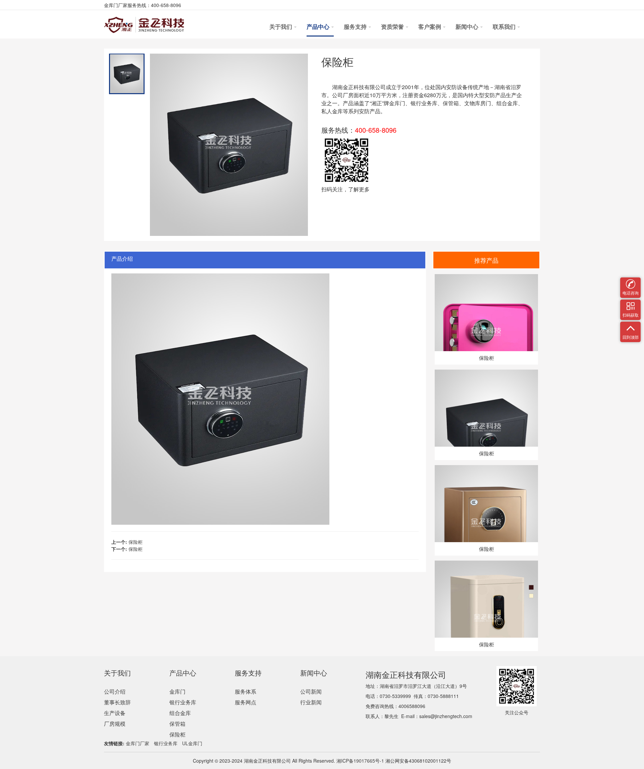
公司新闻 (311, 691)
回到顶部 (631, 325)
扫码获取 (631, 303)
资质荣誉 (393, 27)
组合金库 (180, 713)
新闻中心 (467, 27)
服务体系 (245, 691)
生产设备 (114, 713)
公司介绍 (114, 691)
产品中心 (319, 27)
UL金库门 (192, 743)
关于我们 (281, 27)
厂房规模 (114, 723)
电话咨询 (631, 281)
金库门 (397, 103)
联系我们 (505, 27)
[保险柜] (486, 277)
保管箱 (177, 723)
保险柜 (135, 541)
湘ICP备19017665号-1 (359, 760)
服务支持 (356, 27)
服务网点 (245, 702)
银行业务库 (182, 702)
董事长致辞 (117, 702)
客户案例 (430, 27)
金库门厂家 (137, 743)
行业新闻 (311, 702)
